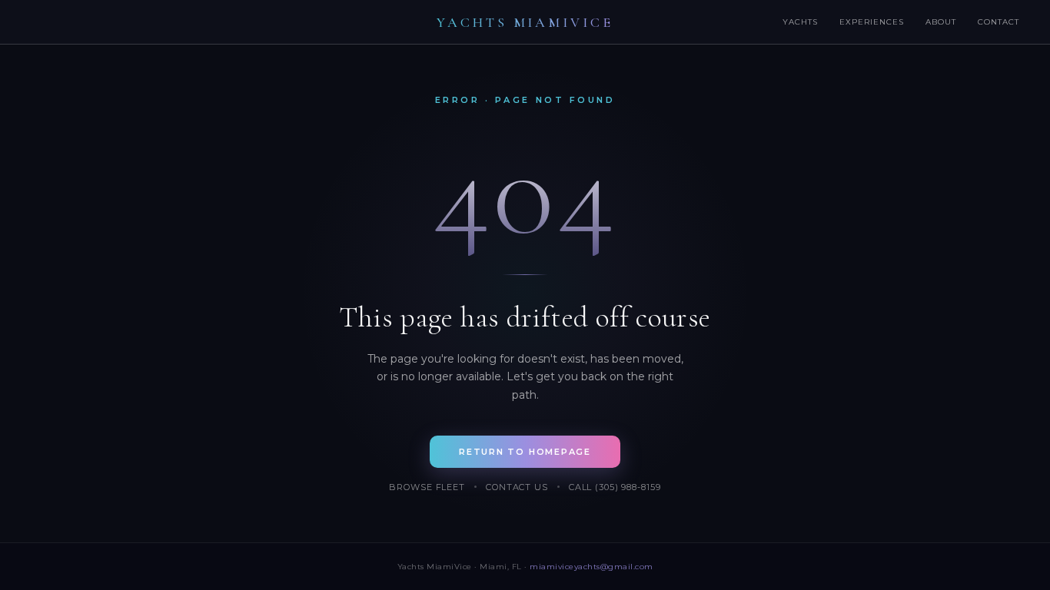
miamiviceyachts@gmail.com (591, 567)
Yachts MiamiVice (525, 22)
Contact (998, 22)
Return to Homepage (525, 451)
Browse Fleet (427, 487)
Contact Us (517, 487)
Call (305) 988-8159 (615, 487)
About (940, 22)
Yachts (800, 22)
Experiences (871, 22)
